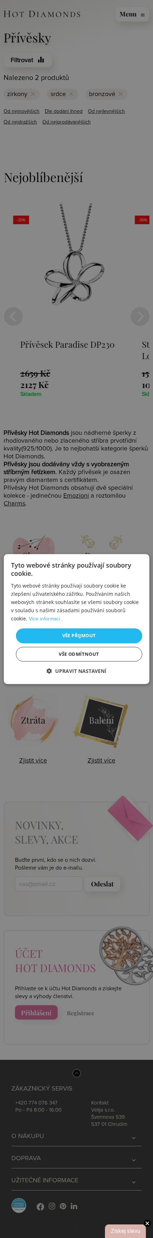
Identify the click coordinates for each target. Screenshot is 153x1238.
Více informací (44, 619)
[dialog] (76, 619)
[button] (76, 671)
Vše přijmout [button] (79, 635)
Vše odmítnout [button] (79, 654)
